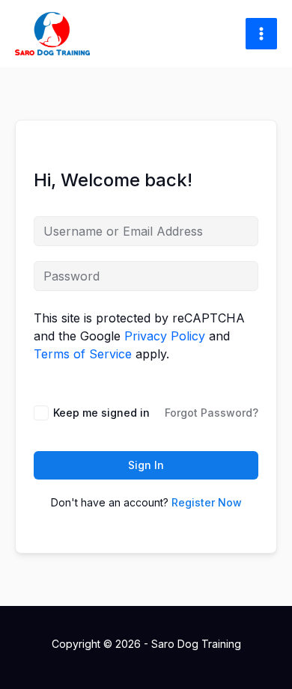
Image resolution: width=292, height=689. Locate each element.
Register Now (206, 502)
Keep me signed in (101, 412)
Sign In (146, 465)
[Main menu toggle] (261, 33)
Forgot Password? (211, 412)
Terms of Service (83, 353)
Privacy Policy (164, 335)
